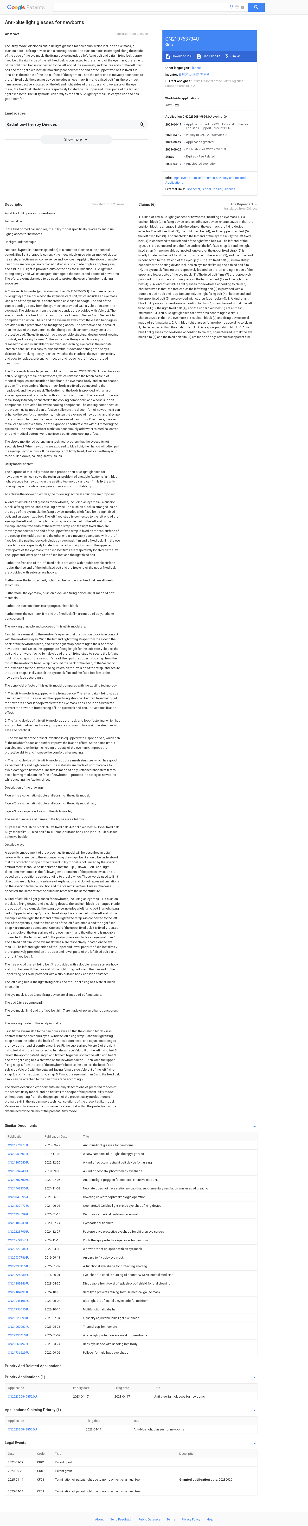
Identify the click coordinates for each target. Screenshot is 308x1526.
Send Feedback (121, 1519)
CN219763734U (18, 1145)
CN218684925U (18, 1344)
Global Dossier (212, 189)
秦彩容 (183, 74)
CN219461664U (18, 1301)
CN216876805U (18, 1180)
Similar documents (205, 178)
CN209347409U (18, 1171)
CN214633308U (18, 1188)
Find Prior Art (211, 56)
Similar (235, 56)
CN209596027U (18, 1154)
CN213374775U (18, 1205)
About (99, 1519)
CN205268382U (18, 1275)
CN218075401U (18, 1162)
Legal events (181, 178)
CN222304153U (18, 1335)
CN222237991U (18, 1231)
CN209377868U (18, 1257)
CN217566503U (18, 1309)
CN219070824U (18, 1326)
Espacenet (193, 189)
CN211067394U (18, 1223)
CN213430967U (18, 1197)
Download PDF (181, 56)
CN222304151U (18, 1266)
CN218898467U (18, 1283)
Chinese (195, 68)
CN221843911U (18, 1292)
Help (210, 1519)
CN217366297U (18, 1352)
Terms (171, 1519)
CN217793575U (18, 1240)
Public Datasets (149, 1519)
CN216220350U (18, 1249)
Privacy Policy (191, 1519)
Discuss (229, 189)
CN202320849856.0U (22, 1396)
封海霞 (194, 74)
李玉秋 (205, 74)
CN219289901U (18, 1318)
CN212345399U (18, 1214)
